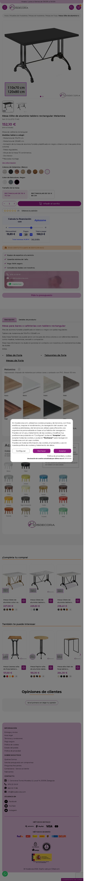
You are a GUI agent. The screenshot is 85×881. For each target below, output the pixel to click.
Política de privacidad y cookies (59, 456)
